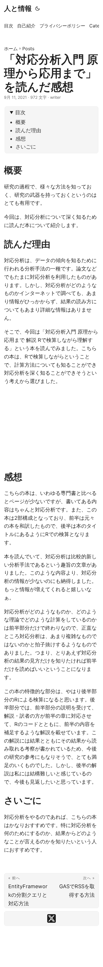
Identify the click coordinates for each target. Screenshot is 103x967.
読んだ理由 (28, 130)
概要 (20, 122)
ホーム (11, 48)
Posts (28, 48)
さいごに (25, 147)
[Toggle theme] (37, 8)
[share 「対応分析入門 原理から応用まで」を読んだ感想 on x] (51, 918)
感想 (20, 139)
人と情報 (18, 8)
